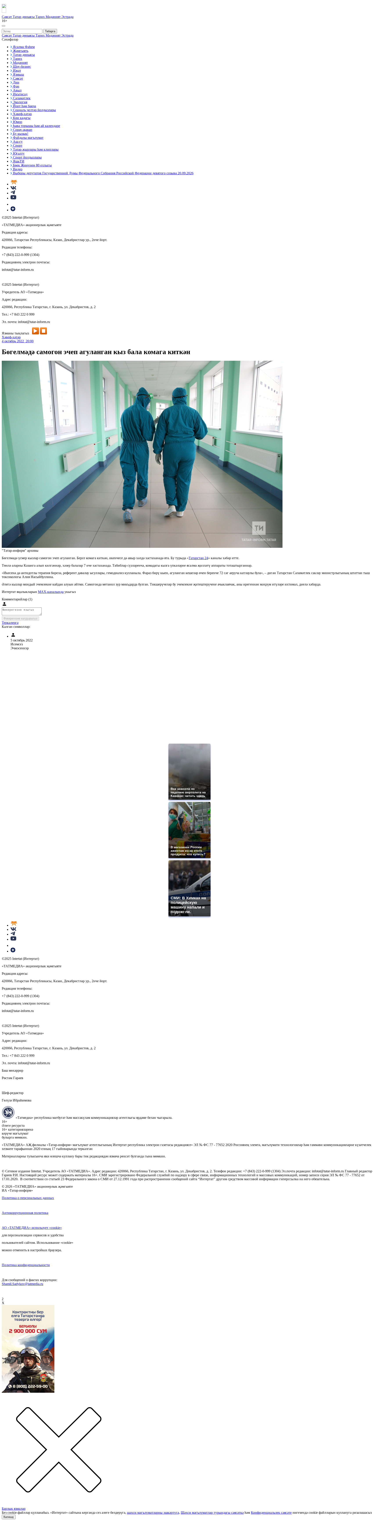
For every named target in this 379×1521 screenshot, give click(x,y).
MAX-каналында (51, 592)
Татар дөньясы (24, 17)
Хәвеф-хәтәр (11, 337)
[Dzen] (13, 210)
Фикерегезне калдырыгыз (20, 618)
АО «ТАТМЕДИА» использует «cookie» (32, 1228)
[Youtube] (13, 198)
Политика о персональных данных (28, 1198)
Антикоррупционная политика (25, 1213)
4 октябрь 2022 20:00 (18, 341)
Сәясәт (7, 17)
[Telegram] (13, 193)
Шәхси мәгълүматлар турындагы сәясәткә (212, 1512)
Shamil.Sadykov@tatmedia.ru (22, 1284)
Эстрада (67, 17)
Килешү (9, 1517)
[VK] (13, 188)
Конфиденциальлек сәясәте (271, 1512)
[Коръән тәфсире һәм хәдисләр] (14, 184)
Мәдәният (53, 17)
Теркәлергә (10, 623)
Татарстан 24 (198, 558)
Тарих (41, 17)
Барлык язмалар (13, 1508)
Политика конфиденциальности (26, 1265)
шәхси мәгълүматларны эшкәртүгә (153, 1512)
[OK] (13, 204)
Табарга (50, 31)
